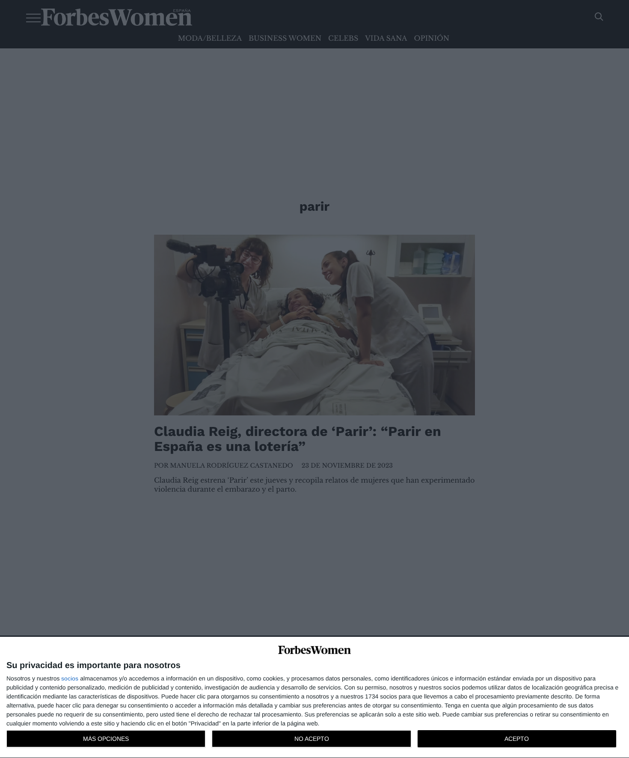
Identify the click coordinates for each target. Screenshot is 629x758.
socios (69, 678)
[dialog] (314, 697)
